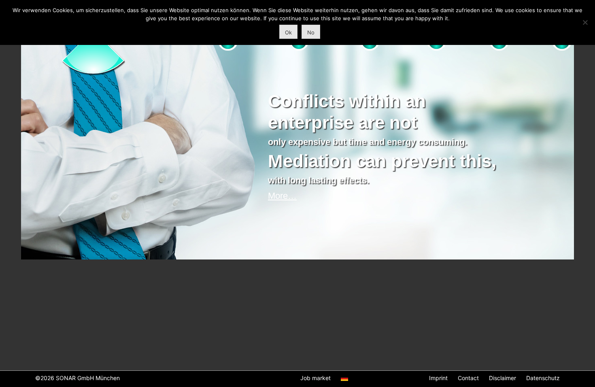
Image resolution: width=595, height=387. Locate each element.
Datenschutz (543, 377)
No (310, 32)
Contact (468, 377)
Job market (315, 377)
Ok (288, 32)
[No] (585, 22)
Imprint (438, 377)
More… (282, 196)
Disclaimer (502, 377)
